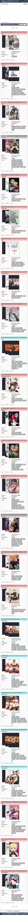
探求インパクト (6, 374)
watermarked (14, 579)
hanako (3, 65)
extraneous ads (15, 611)
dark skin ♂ (14, 649)
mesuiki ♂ (25, 721)
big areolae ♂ (22, 89)
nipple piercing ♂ (19, 508)
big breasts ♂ (19, 91)
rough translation (21, 128)
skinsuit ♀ (13, 265)
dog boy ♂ (19, 649)
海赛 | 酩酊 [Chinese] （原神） (11, 102)
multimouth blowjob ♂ (16, 469)
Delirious (4, 272)
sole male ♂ (14, 794)
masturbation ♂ (14, 365)
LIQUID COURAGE (7, 839)
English (13, 261)
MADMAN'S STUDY (8, 585)
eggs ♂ (19, 896)
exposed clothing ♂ (15, 94)
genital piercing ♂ (15, 506)
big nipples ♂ (14, 92)
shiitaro (3, 840)
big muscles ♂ (22, 646)
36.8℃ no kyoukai (7, 32)
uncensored (14, 368)
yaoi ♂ (19, 200)
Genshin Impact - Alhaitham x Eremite (14, 337)
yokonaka (4, 587)
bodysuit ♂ (20, 542)
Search (25, 3)
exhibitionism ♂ (21, 92)
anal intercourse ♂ (15, 89)
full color (13, 262)
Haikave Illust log (7, 207)
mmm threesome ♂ (15, 467)
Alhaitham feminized (8, 63)
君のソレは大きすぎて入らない (11, 304)
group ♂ (13, 466)
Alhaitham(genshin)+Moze (10, 619)
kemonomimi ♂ (23, 758)
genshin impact (15, 51)
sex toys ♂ (20, 434)
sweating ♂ (18, 331)
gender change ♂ (19, 262)
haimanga (4, 620)
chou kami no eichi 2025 (16, 505)
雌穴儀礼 (4, 476)
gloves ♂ (13, 758)
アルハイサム (5, 515)
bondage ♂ (19, 648)
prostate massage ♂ (20, 831)
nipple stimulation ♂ (21, 829)
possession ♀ (21, 264)
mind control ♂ (14, 686)
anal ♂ (17, 87)
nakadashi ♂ (14, 366)
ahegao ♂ (13, 87)
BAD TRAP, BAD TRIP (8, 440)
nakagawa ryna (5, 376)
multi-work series (15, 264)
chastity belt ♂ (14, 163)
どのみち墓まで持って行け (10, 175)
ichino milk (4, 872)
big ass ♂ (13, 91)
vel (2, 240)
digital (24, 230)
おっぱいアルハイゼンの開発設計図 (13, 802)
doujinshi (14, 53)
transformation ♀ (19, 265)
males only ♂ (14, 56)
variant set (19, 795)
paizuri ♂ (13, 831)
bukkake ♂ (19, 363)
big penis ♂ (20, 161)
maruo (3, 410)
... (17, 368)
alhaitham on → (14, 911)
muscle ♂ (13, 331)
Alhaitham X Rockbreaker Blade (12, 693)
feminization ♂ (22, 94)
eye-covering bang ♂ (16, 126)
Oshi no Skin (5, 238)
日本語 (13, 86)
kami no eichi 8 (22, 863)
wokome (3, 176)
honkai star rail (15, 639)
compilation (20, 163)
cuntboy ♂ (14, 165)
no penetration (14, 128)
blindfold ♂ (14, 363)
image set (14, 156)
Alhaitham (4, 136)
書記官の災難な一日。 (8, 408)
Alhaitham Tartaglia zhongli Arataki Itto (14, 729)
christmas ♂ (19, 757)
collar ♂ (23, 648)
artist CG (14, 358)
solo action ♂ (19, 794)
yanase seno (5, 273)
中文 (12, 54)
